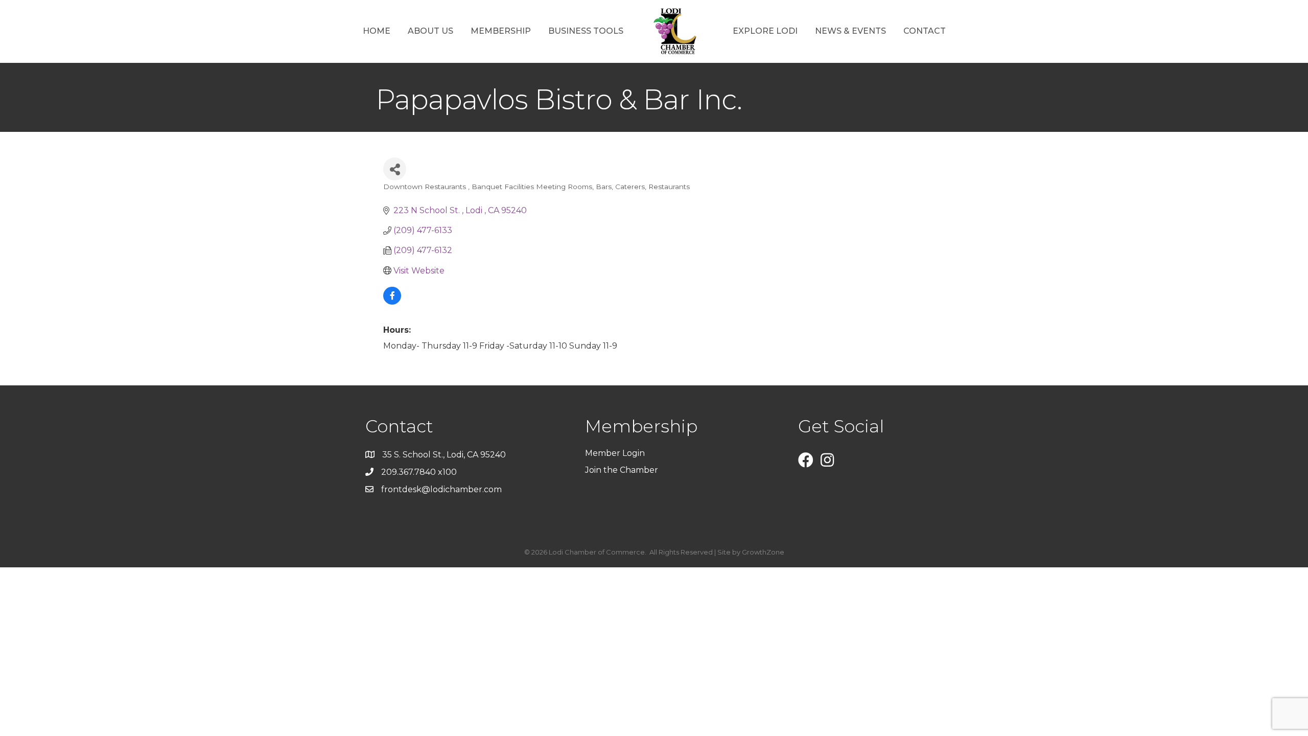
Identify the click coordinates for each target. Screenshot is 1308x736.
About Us (430, 31)
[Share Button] (394, 168)
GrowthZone (763, 552)
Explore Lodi (765, 31)
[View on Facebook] (392, 302)
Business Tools (585, 31)
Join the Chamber (622, 470)
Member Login (615, 453)
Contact (924, 31)
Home (376, 31)
